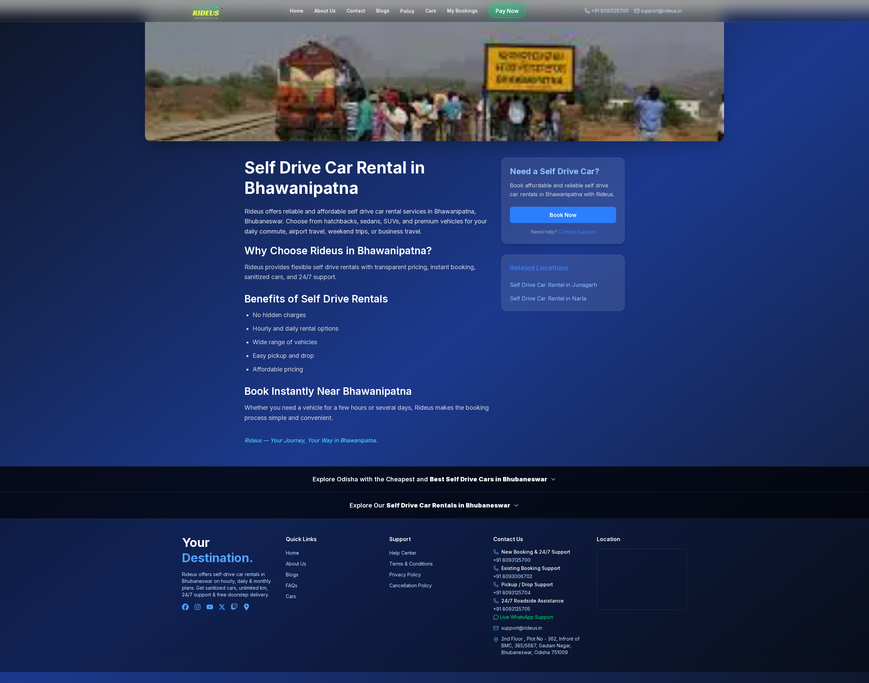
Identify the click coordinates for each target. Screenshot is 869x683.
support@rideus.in (661, 11)
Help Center (403, 553)
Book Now (563, 214)
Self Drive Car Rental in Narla (548, 298)
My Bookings (462, 11)
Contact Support (576, 232)
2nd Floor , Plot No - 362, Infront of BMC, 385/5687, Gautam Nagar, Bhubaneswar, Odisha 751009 (540, 645)
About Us (325, 11)
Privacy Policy (405, 574)
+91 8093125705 (511, 609)
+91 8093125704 (512, 592)
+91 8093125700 (610, 11)
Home (296, 11)
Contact (356, 11)
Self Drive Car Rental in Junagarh (553, 284)
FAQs (291, 585)
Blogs (382, 11)
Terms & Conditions (411, 564)
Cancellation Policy (410, 585)
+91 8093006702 (512, 576)
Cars (430, 11)
